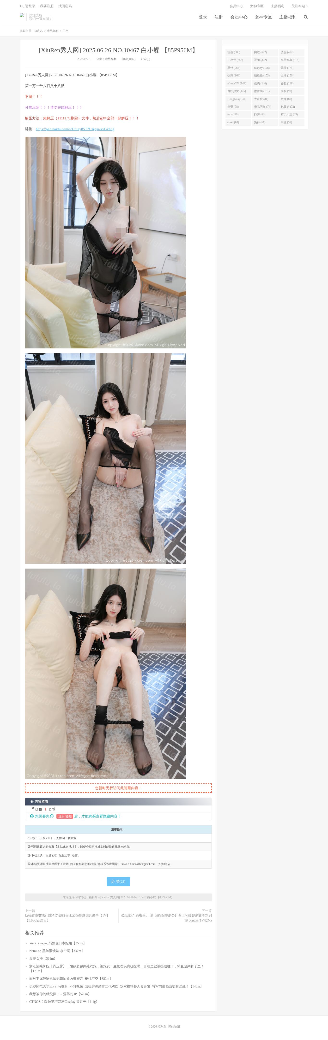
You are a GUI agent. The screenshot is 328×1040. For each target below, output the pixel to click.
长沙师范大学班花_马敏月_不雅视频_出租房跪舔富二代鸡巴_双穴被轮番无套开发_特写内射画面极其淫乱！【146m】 (116, 986)
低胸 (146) (260, 83)
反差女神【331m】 (43, 958)
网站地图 (174, 1026)
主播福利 (288, 17)
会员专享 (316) (290, 60)
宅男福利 (53, 31)
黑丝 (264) (233, 68)
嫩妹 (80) (286, 99)
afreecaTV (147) (236, 83)
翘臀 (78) (233, 106)
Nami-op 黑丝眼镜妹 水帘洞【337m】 (57, 951)
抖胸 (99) (286, 91)
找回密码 (65, 6)
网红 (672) (260, 52)
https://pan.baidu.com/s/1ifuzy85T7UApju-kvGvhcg (75, 129)
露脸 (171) (287, 68)
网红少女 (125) (236, 91)
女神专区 (263, 17)
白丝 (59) (286, 122)
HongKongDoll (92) (236, 100)
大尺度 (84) (261, 99)
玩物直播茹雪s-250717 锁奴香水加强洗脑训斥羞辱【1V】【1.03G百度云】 (67, 918)
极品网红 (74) (262, 106)
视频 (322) (260, 60)
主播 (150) (287, 75)
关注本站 (299, 6)
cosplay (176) (262, 68)
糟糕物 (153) (262, 75)
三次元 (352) (235, 60)
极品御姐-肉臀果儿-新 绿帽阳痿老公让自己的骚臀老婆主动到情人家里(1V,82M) (166, 918)
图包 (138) (287, 83)
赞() (120, 881)
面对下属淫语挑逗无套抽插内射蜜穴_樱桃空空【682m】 (71, 979)
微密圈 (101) (262, 91)
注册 (218, 17)
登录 (203, 17)
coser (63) (233, 122)
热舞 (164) (233, 75)
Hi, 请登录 (27, 6)
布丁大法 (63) (289, 114)
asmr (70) (232, 114)
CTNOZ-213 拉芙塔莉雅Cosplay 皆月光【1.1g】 (64, 1002)
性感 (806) (233, 52)
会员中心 (239, 17)
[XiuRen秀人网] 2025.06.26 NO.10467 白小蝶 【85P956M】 (118, 50)
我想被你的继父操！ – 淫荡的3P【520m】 (60, 994)
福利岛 (22, 17)
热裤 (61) (259, 122)
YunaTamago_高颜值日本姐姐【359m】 (57, 943)
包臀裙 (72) (288, 106)
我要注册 (47, 6)
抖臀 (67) (259, 114)
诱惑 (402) (287, 52)
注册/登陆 (65, 816)
